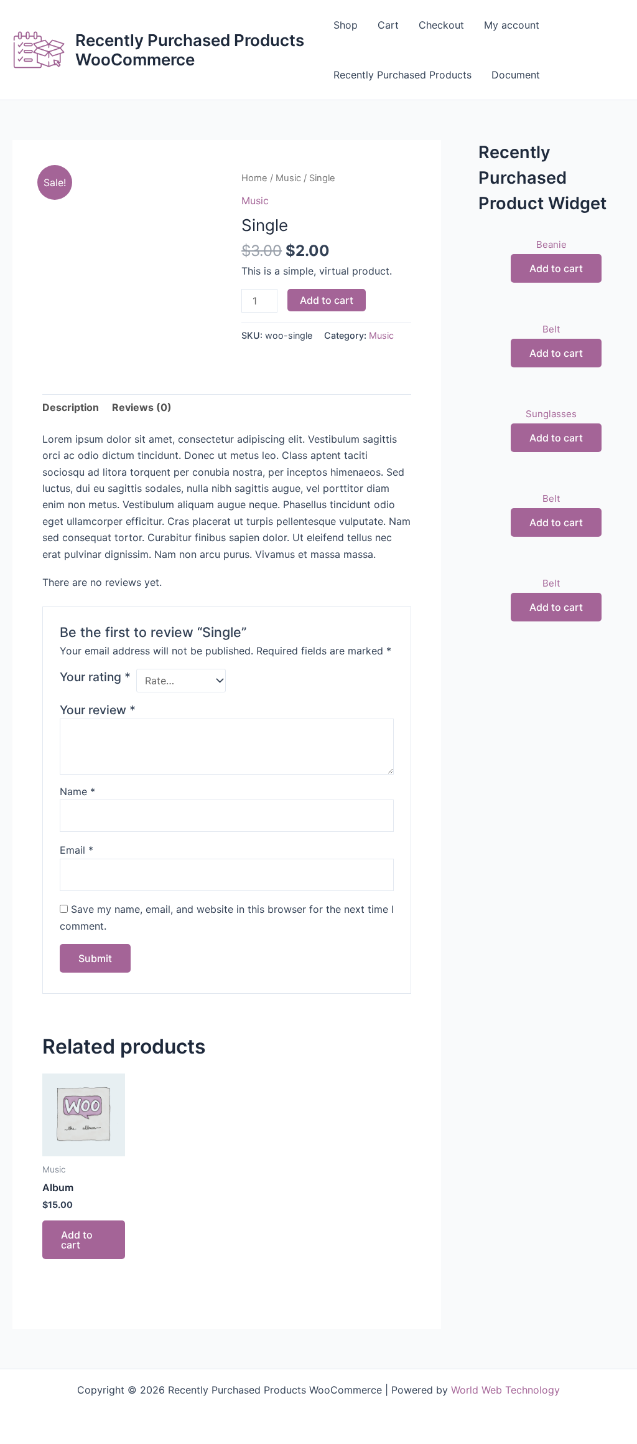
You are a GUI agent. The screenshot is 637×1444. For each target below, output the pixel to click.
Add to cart (326, 300)
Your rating (95, 676)
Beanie (551, 244)
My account (511, 25)
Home (254, 178)
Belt (551, 329)
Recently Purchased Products (402, 74)
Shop (345, 25)
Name (77, 791)
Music (288, 178)
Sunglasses (551, 414)
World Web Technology (505, 1390)
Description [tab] (70, 407)
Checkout (441, 25)
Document (515, 74)
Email (76, 850)
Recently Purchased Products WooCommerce (189, 50)
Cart (388, 25)
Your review (98, 709)
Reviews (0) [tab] (142, 407)
